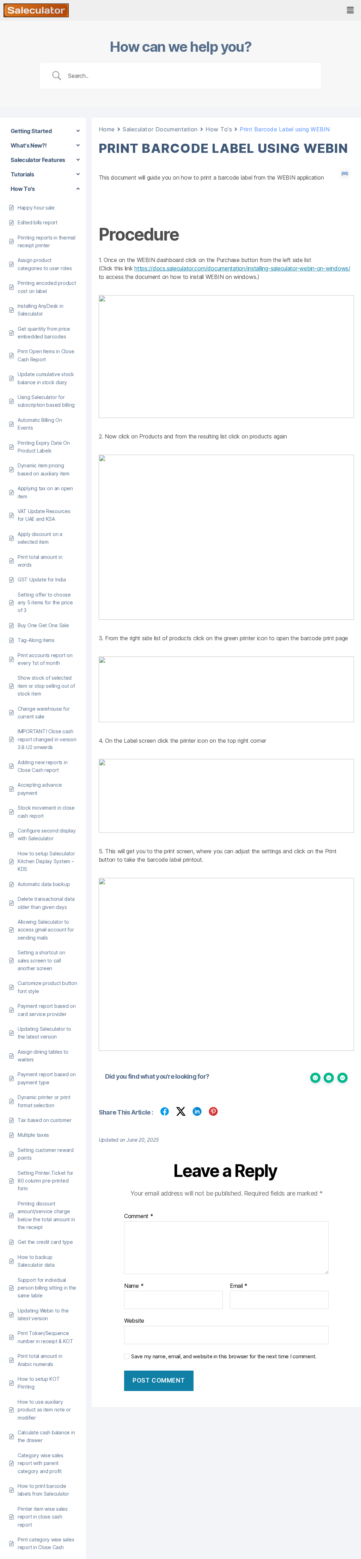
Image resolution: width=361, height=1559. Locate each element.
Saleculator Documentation (160, 129)
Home (107, 129)
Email (238, 1286)
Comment (138, 1216)
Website (134, 1320)
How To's (219, 129)
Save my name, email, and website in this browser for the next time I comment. (224, 1356)
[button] (350, 10)
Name (133, 1286)
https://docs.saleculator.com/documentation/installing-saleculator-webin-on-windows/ (242, 268)
